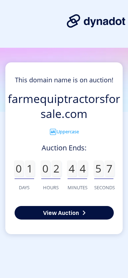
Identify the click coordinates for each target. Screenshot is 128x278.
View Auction (61, 212)
